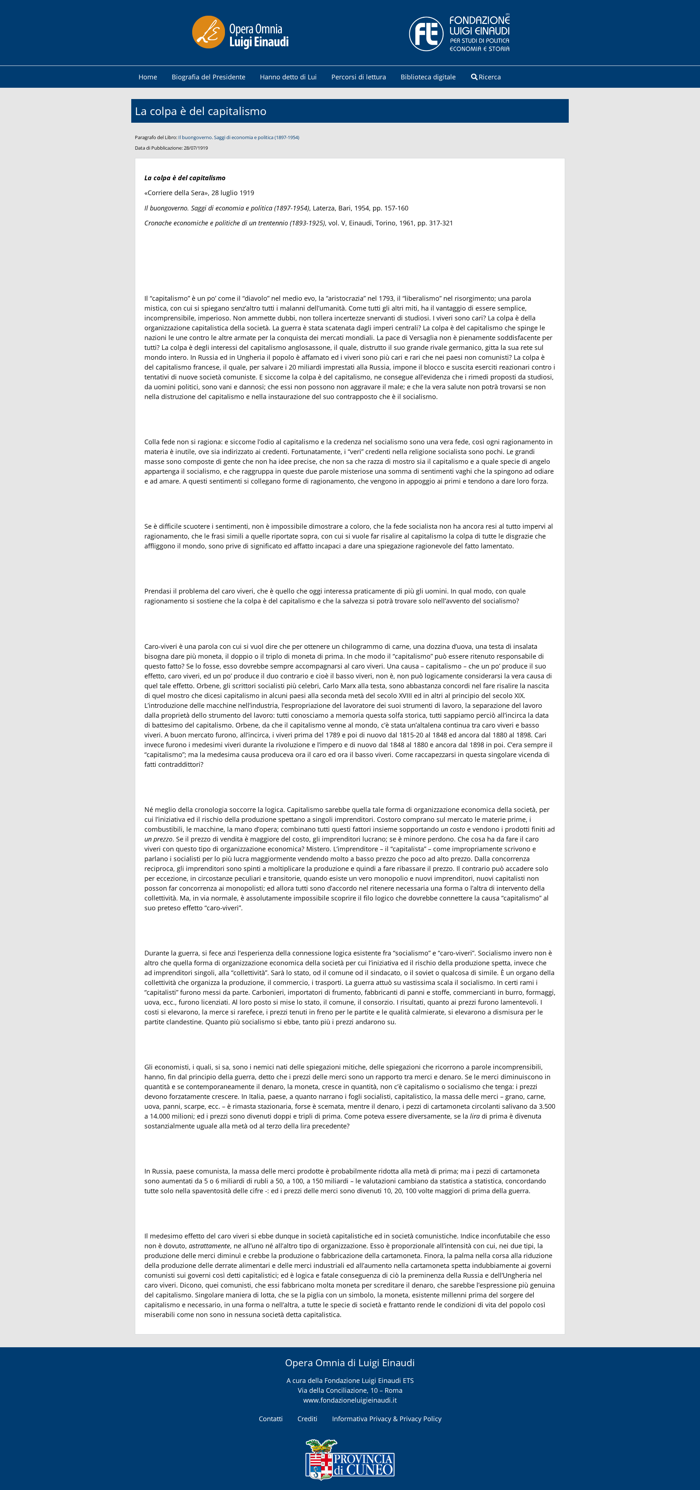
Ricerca (490, 76)
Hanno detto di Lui (288, 76)
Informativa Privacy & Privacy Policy (387, 1418)
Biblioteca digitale (428, 76)
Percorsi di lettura (358, 76)
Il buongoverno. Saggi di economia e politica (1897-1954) (238, 137)
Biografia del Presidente (208, 76)
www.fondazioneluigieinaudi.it (350, 1400)
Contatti (271, 1418)
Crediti (308, 1418)
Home (148, 76)
